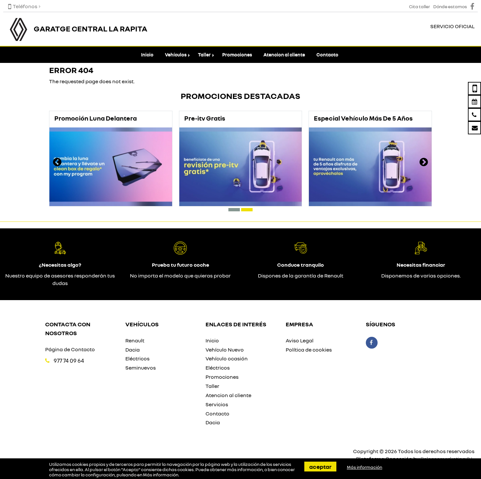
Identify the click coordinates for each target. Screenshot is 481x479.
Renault (134, 340)
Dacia (132, 349)
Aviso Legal (299, 340)
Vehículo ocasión (226, 358)
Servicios (216, 404)
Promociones (237, 54)
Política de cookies (309, 349)
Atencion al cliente (284, 54)
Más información (160, 474)
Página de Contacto (70, 349)
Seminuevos (140, 367)
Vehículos (176, 54)
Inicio (147, 54)
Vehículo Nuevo (224, 349)
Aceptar (320, 466)
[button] (234, 209)
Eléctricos (137, 358)
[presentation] (57, 163)
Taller (204, 54)
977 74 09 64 (69, 360)
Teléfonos (25, 6)
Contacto (327, 54)
